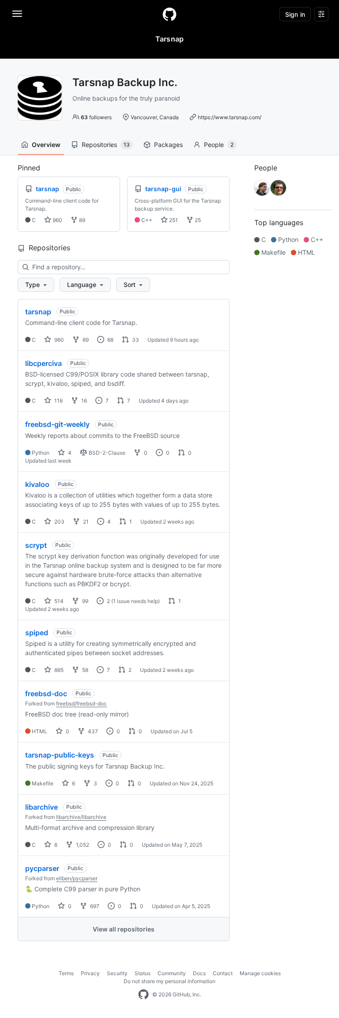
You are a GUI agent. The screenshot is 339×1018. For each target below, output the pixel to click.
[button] (36, 285)
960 (56, 220)
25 (197, 220)
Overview (46, 144)
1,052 (82, 844)
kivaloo (37, 484)
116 (58, 400)
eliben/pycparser (77, 878)
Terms (66, 973)
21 (85, 521)
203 (58, 521)
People (219, 144)
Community (172, 973)
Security (117, 973)
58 (84, 670)
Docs (199, 973)
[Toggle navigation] (17, 13)
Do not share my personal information (169, 981)
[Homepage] (169, 14)
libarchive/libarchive (81, 817)
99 (84, 601)
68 (109, 339)
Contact (223, 973)
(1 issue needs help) (135, 601)
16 (83, 400)
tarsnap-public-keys (59, 754)
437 (92, 731)
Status (143, 973)
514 (58, 601)
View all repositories (123, 929)
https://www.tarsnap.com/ (229, 117)
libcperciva (43, 363)
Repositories (106, 144)
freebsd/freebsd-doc (81, 703)
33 (135, 339)
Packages (168, 144)
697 (94, 906)
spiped (36, 632)
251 (173, 220)
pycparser (42, 868)
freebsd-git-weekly (57, 424)
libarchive (41, 807)
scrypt (36, 545)
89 (81, 220)
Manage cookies (260, 973)
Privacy (90, 973)
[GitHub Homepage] (143, 994)
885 (58, 670)
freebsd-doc (46, 693)
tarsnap (38, 311)
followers (96, 117)
